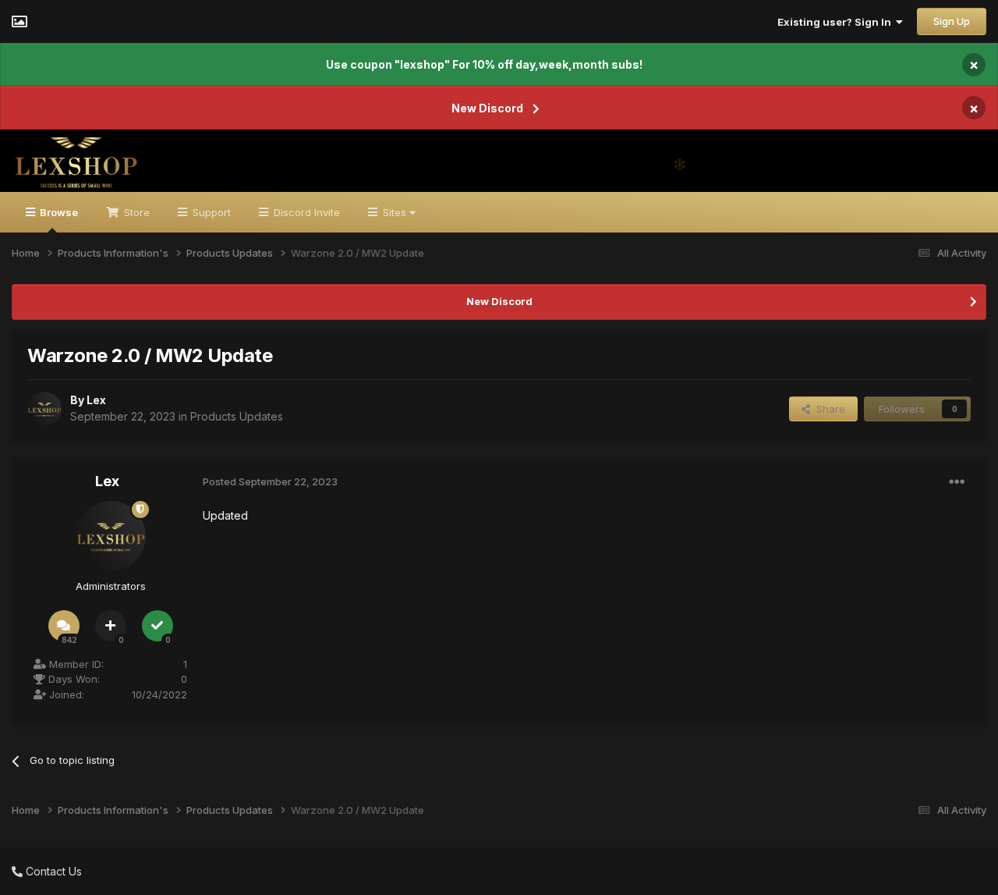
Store (135, 212)
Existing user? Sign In (836, 22)
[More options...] (957, 482)
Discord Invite (305, 212)
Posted (270, 481)
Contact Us (52, 871)
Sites (394, 212)
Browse (57, 212)
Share (827, 409)
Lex (96, 400)
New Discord (487, 108)
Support (210, 212)
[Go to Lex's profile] (44, 409)
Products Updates (236, 416)
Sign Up (951, 21)
